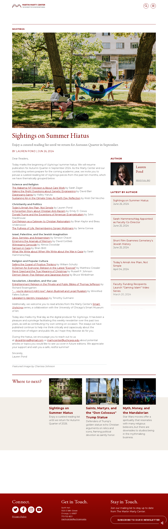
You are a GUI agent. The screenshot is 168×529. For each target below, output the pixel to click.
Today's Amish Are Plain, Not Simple (32, 207)
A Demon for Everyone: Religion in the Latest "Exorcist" (44, 267)
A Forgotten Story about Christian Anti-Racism (38, 211)
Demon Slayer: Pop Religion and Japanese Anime (40, 274)
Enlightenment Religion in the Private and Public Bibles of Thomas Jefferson (56, 284)
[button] (139, 520)
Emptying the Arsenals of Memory (32, 241)
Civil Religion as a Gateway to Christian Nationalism (41, 221)
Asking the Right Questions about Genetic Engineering (44, 191)
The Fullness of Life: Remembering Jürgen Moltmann (43, 228)
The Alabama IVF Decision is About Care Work (38, 187)
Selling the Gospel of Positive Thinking (34, 264)
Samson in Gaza (21, 248)
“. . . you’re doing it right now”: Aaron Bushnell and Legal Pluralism (49, 291)
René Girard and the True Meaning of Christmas (39, 271)
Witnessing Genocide (24, 244)
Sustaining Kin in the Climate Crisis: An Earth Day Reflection (46, 198)
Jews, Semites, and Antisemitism (31, 237)
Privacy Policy (19, 516)
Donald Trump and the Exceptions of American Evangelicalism (48, 214)
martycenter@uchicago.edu (73, 519)
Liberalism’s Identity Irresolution (30, 298)
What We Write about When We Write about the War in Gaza (47, 251)
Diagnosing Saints (22, 194)
